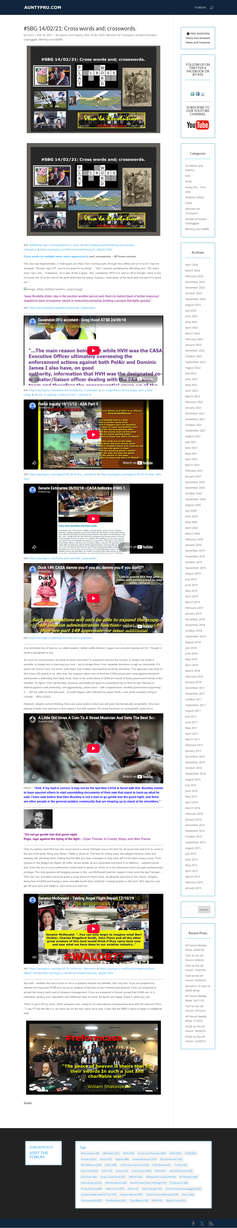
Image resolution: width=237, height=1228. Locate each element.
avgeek (122, 1159)
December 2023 (195, 282)
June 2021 (191, 447)
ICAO (160, 1170)
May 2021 (191, 453)
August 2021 (193, 436)
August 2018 (193, 642)
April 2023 (191, 327)
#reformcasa (90, 1153)
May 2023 (191, 322)
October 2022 (193, 356)
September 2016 (195, 773)
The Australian (91, 1200)
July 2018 (190, 648)
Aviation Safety (194, 197)
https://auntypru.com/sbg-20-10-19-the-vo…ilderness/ (62, 968)
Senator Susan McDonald (162, 1194)
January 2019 (193, 613)
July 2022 (190, 373)
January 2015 (193, 888)
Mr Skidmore (189, 1176)
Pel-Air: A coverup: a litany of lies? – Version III (62, 394)
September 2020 (195, 499)
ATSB (94, 35)
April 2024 (191, 264)
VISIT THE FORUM (39, 1154)
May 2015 (191, 865)
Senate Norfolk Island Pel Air (98, 1194)
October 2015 (193, 836)
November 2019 (195, 556)
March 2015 (192, 876)
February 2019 (194, 608)
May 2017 (191, 728)
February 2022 (194, 402)
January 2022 (193, 407)
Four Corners (141, 1170)
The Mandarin (116, 1200)
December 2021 (195, 413)
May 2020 (191, 522)
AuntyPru (88, 1159)
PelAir (133, 1188)
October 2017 (193, 699)
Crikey (181, 1165)
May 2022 (191, 385)
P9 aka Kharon (91, 1188)
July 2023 (190, 310)
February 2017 (194, 745)
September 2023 (195, 299)
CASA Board (161, 1165)
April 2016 (191, 802)
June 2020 (191, 516)
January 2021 (193, 476)
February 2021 (194, 470)
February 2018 (194, 676)
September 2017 (195, 705)
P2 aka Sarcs (179, 1182)
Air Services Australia (152, 1153)
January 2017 (193, 751)
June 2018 (191, 653)
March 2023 (192, 333)
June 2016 (191, 791)
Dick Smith (89, 1170)
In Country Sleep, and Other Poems (127, 839)
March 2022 (192, 396)
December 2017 (195, 688)
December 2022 (195, 350)
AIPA (128, 1153)
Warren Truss (176, 1200)
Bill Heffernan (91, 1165)
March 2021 (192, 465)
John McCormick (181, 1170)
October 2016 (193, 768)
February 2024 (194, 276)
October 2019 (193, 562)
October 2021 (193, 425)
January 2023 (193, 344)
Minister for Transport (120, 35)
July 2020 (190, 510)
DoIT (107, 1170)
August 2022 (193, 367)
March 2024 (192, 270)
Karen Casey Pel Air (113, 1176)
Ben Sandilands (171, 1159)
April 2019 (191, 596)
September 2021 (195, 430)
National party (91, 1182)
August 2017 (193, 710)
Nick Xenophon (116, 1182)
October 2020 (193, 493)
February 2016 (194, 813)
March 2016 (192, 808)
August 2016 (193, 779)
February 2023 (194, 339)
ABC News (111, 1153)
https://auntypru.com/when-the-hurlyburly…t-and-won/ (63, 390)
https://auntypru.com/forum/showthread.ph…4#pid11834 (76, 249)
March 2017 (192, 739)
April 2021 (191, 459)
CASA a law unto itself (134, 1165)
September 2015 (195, 842)
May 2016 (191, 796)
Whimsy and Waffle (51, 39)
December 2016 (195, 756)
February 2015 (194, 882)
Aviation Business (145, 1159)
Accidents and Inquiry (69, 35)
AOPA (175, 1153)
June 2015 (191, 859)
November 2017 (195, 693)
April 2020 (191, 528)
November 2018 (195, 625)
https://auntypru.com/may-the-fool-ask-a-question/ (61, 638)
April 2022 (191, 390)
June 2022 (191, 379)
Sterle (188, 1194)
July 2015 (190, 853)
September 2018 (195, 636)
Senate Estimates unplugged (183, 1188)
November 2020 (195, 487)
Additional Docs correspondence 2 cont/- (54, 245)
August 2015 (193, 848)
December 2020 (195, 482)
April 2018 (191, 665)
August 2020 (193, 505)
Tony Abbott (139, 1200)
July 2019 (190, 579)
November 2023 (195, 287)
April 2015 (191, 871)
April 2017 (191, 733)
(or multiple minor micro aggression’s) (56, 256)
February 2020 (194, 539)
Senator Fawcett (131, 1194)
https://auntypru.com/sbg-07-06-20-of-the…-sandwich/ (63, 474)
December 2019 (195, 550)
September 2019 (195, 568)
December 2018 (195, 619)
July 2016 (190, 785)
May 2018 (191, 659)
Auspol (106, 1159)
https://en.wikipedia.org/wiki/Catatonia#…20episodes (62, 308)
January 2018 (193, 682)
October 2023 (193, 293)
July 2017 (190, 716)
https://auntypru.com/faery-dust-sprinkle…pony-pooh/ (63, 558)
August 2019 (193, 573)
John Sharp (89, 1176)
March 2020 (192, 533)
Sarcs (30, 35)
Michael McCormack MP (161, 1176)
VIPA (157, 1200)
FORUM (200, 7)
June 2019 (191, 585)
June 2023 (191, 316)
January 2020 (193, 545)
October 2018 (193, 630)
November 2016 (195, 762)
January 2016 (193, 819)
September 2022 (195, 362)
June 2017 (191, 722)
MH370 (136, 1176)
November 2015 (195, 831)
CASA (101, 35)
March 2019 (192, 602)
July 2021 (190, 442)
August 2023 (193, 305)
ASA (86, 35)
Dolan (122, 1170)
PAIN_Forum (115, 1188)
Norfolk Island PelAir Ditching (148, 1182)
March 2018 (192, 670)
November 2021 (195, 419)
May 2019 (191, 590)
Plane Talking (152, 1188)
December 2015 (195, 825)
